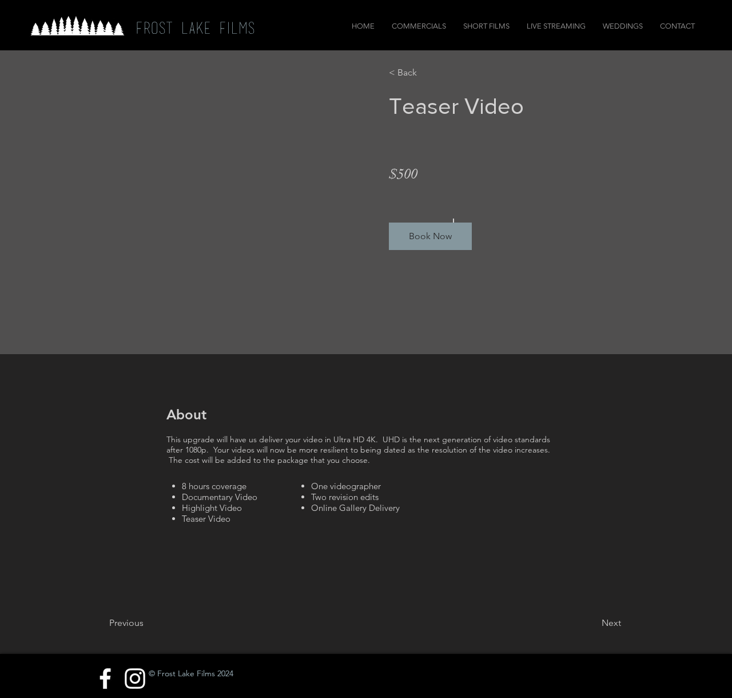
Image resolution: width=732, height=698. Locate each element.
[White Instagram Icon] (135, 678)
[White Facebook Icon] (105, 678)
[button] (430, 236)
